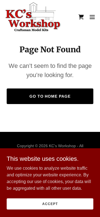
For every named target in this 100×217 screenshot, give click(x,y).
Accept (50, 204)
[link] (33, 16)
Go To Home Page (50, 96)
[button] (92, 17)
